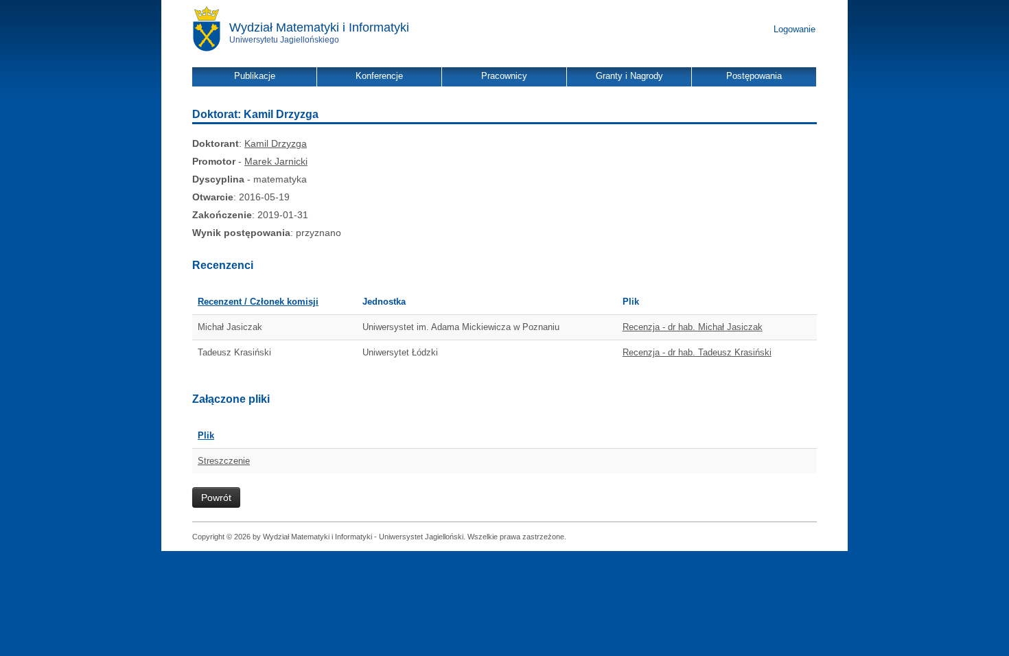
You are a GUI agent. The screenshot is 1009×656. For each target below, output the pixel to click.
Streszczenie (224, 461)
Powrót (216, 497)
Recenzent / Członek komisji (258, 301)
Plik (206, 435)
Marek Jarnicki (276, 161)
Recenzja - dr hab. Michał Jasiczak (693, 327)
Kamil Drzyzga (275, 143)
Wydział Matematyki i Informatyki (319, 27)
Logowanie (794, 29)
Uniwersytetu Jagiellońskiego (284, 40)
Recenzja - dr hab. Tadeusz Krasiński (697, 352)
